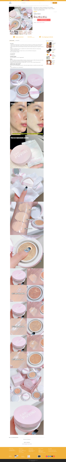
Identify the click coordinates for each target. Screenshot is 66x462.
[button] (10, 18)
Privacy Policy (20, 451)
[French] (26, 0)
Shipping (17, 0)
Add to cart (44, 19)
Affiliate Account (40, 451)
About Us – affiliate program (22, 450)
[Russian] (28, 0)
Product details (12, 40)
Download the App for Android (52, 450)
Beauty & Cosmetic (15, 5)
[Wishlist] (51, 3)
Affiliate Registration (41, 450)
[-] (36, 20)
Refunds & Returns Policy (32, 450)
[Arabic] (22, 0)
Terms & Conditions (21, 452)
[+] (36, 19)
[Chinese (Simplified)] (23, 0)
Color (34, 15)
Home (9, 5)
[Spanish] (29, 0)
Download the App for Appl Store (52, 451)
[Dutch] (24, 0)
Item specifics (17, 40)
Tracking (20, 0)
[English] (25, 0)
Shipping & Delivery (31, 451)
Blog (14, 0)
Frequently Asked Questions (41, 452)
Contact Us (12, 0)
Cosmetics (18, 5)
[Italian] (27, 0)
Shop (9, 0)
